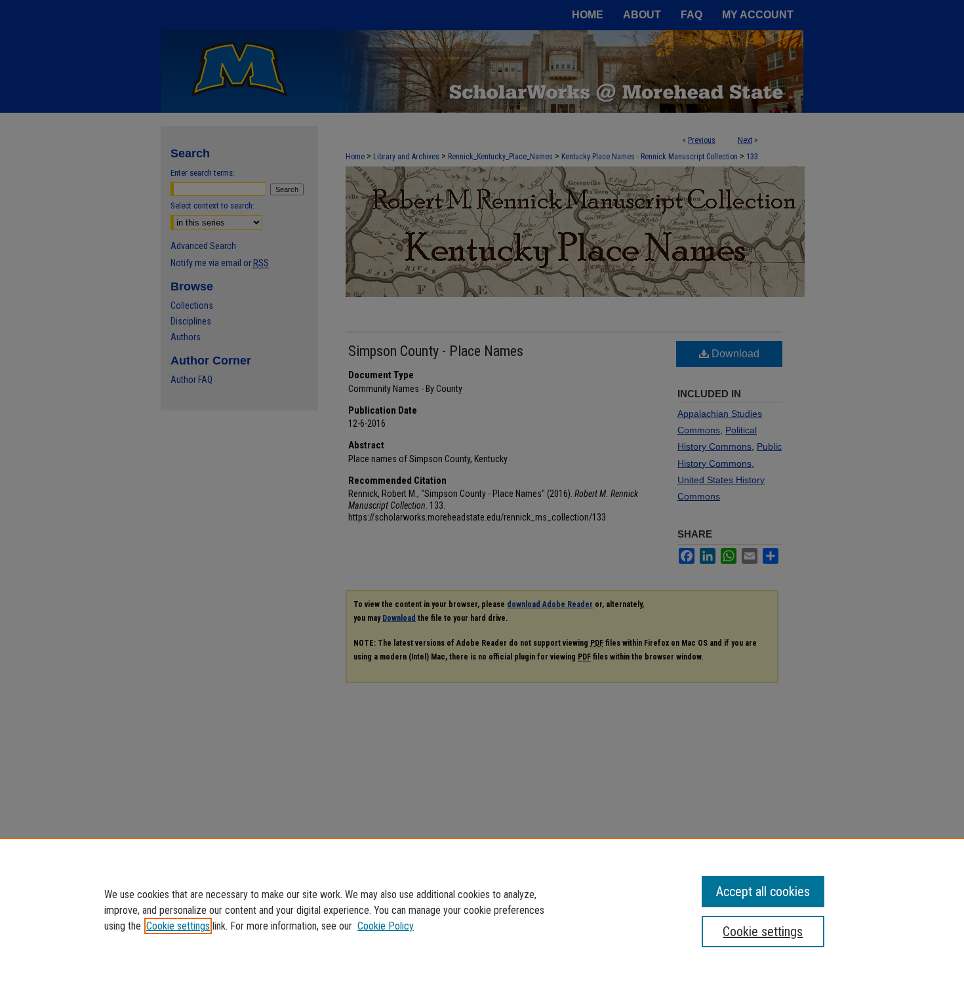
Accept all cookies (763, 891)
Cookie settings (178, 926)
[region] (482, 910)
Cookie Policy (385, 926)
